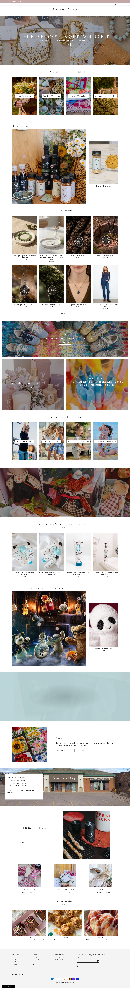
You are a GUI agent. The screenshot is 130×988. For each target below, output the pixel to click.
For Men (69, 13)
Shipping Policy (59, 957)
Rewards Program (60, 954)
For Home (34, 13)
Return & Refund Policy (61, 962)
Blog (34, 964)
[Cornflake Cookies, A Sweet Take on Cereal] (65, 923)
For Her (43, 13)
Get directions (13, 795)
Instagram (36, 967)
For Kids (52, 13)
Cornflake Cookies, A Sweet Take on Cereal (65, 940)
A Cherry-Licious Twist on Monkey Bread (101, 940)
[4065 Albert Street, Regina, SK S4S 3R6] (65, 787)
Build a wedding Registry (100, 892)
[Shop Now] (65, 339)
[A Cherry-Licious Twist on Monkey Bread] (101, 923)
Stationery (90, 13)
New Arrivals (25, 13)
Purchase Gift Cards (65, 892)
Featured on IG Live (103, 13)
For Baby (61, 13)
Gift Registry (36, 959)
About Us (36, 962)
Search (35, 954)
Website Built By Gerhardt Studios (65, 982)
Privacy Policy (59, 959)
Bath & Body (79, 13)
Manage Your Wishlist (39, 957)
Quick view (104, 182)
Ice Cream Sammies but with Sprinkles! (29, 940)
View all (65, 313)
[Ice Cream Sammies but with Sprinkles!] (29, 923)
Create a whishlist (29, 892)
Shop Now (65, 44)
